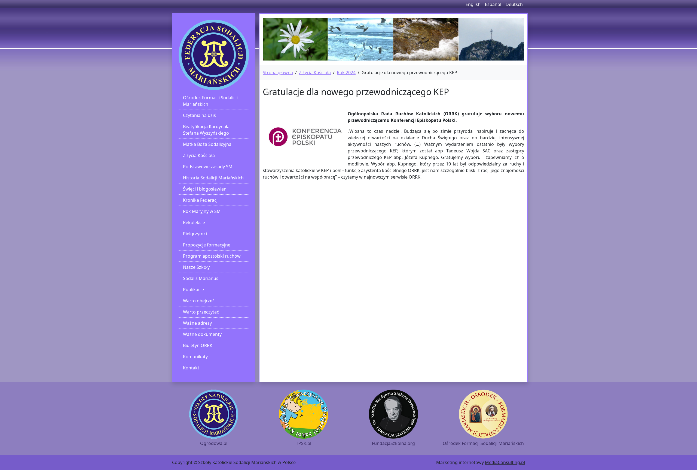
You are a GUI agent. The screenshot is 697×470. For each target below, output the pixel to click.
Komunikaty (195, 357)
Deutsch (514, 4)
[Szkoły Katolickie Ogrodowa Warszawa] (214, 55)
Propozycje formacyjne (206, 245)
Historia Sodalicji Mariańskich (213, 178)
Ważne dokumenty (202, 334)
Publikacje (193, 290)
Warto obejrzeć (199, 301)
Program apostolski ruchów (212, 256)
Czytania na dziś (199, 115)
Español (493, 4)
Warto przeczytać (201, 312)
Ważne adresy (197, 323)
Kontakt (191, 368)
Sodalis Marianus (200, 278)
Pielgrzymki (195, 234)
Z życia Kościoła (199, 155)
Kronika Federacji (201, 200)
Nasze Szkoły (196, 267)
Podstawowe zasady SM (208, 167)
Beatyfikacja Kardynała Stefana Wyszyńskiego (206, 129)
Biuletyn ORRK (197, 345)
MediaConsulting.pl (505, 462)
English (473, 4)
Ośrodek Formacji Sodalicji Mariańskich (210, 101)
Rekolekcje (194, 222)
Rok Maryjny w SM (202, 211)
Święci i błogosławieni (205, 189)
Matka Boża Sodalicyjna (207, 144)
